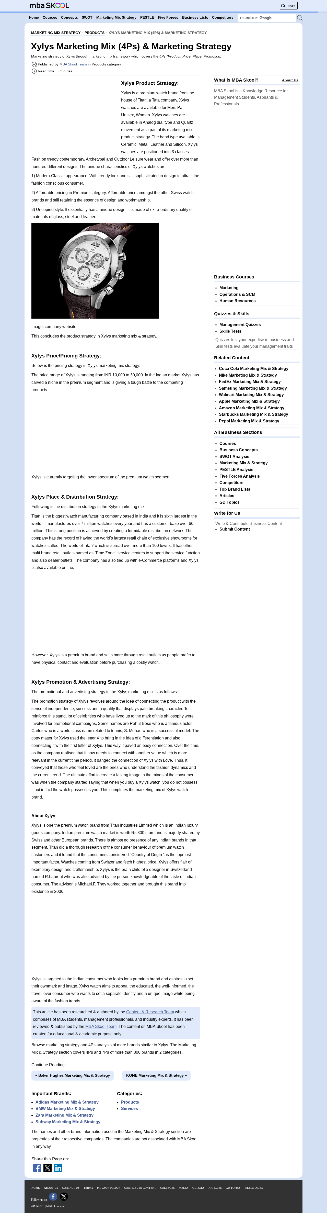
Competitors (231, 482)
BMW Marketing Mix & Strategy (65, 1108)
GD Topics (229, 502)
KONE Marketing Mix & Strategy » (156, 1075)
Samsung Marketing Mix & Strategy (253, 388)
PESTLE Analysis (236, 469)
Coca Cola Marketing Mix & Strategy (253, 368)
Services (129, 1108)
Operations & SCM (237, 294)
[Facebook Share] (37, 1171)
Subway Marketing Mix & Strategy (68, 1122)
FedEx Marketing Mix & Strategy (250, 381)
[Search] (300, 18)
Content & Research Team (150, 1012)
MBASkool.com (55, 1206)
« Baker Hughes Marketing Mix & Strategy (72, 1075)
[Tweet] (47, 1171)
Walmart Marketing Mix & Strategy (251, 394)
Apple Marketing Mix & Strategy (249, 401)
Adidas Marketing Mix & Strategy (67, 1102)
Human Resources (237, 301)
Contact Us (70, 1187)
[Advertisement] (74, 115)
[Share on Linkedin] (58, 1171)
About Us (290, 80)
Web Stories (253, 1187)
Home (35, 1187)
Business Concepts (238, 450)
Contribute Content (140, 1187)
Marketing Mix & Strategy (243, 463)
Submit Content (234, 529)
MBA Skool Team (73, 64)
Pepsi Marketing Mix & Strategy (249, 421)
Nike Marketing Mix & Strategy (248, 375)
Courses (288, 6)
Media (183, 1187)
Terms (88, 1187)
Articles (226, 495)
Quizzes (198, 1187)
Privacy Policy (108, 1187)
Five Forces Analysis (239, 476)
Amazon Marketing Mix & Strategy (251, 408)
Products (130, 1102)
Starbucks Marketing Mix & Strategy (253, 414)
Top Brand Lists (234, 489)
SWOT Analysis (234, 456)
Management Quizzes (240, 324)
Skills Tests (230, 331)
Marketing (229, 288)
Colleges (167, 1187)
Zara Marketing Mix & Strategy (65, 1115)
